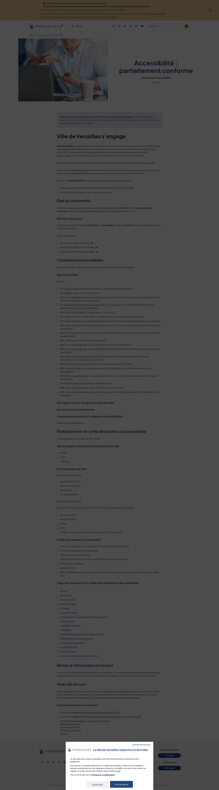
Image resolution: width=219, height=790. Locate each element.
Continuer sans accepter (141, 744)
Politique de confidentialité (102, 775)
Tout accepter (121, 784)
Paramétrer (97, 784)
